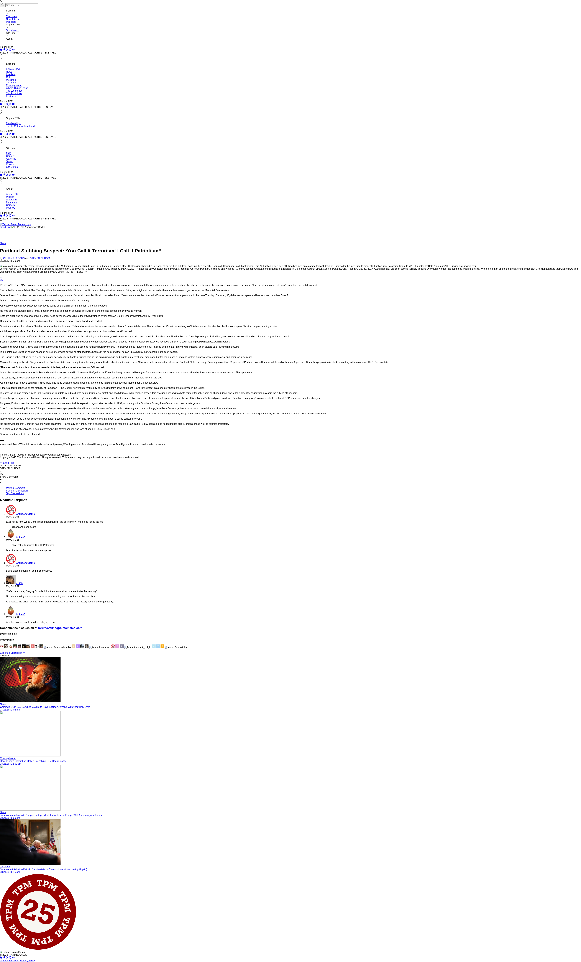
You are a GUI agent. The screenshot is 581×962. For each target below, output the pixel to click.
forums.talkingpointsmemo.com (60, 627)
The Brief (11, 82)
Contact (10, 156)
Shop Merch (12, 30)
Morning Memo (14, 85)
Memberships (13, 123)
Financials (11, 202)
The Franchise (14, 93)
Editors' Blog (13, 69)
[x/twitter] (7, 50)
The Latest (11, 16)
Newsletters (12, 19)
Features (11, 96)
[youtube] (13, 50)
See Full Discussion (17, 490)
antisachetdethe (25, 514)
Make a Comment (15, 488)
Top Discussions (15, 493)
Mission (10, 197)
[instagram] (10, 50)
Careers (10, 205)
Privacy (10, 164)
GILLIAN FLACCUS (14, 258)
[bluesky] (1, 50)
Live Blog (11, 74)
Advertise (11, 158)
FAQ (8, 153)
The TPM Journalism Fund (20, 126)
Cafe (8, 77)
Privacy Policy (27, 960)
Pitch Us (10, 207)
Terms (9, 161)
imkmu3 (20, 537)
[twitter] (7, 958)
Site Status (12, 167)
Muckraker (11, 80)
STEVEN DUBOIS (40, 258)
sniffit (19, 583)
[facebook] (4, 50)
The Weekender (14, 90)
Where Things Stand (17, 88)
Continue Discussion (11, 653)
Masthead (11, 199)
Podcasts (11, 22)
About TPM (12, 194)
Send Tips (5, 227)
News (9, 71)
